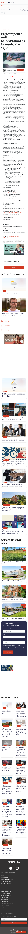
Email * (4, 634)
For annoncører (4, 877)
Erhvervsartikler (4, 899)
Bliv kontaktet (8, 652)
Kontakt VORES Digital (6, 881)
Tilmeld (14, 267)
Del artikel (20, 70)
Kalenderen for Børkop (6, 895)
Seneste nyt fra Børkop (6, 891)
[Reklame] (14, 249)
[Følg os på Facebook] (10, 868)
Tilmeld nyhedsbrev (21, 931)
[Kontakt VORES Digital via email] (17, 868)
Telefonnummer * (7, 628)
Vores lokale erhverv (5, 893)
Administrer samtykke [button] (6, 883)
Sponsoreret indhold (5, 907)
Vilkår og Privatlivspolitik (7, 879)
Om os (2, 875)
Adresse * (5, 640)
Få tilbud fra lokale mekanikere (8, 905)
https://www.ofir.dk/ (7, 210)
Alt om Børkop (4, 909)
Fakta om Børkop (5, 897)
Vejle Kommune (4, 901)
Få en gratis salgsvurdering (7, 903)
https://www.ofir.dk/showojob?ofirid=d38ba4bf (13, 212)
